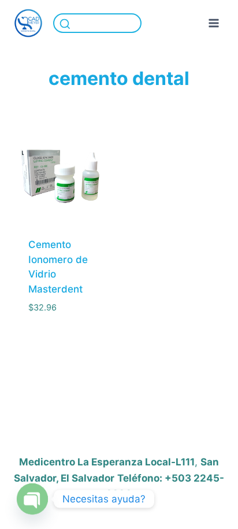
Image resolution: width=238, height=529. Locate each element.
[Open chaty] (32, 499)
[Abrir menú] (213, 23)
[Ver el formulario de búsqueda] (97, 23)
